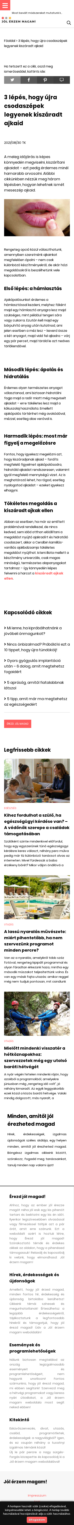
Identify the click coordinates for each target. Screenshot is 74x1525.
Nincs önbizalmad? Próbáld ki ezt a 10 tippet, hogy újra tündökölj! (37, 647)
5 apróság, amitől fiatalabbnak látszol (34, 685)
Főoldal (9, 40)
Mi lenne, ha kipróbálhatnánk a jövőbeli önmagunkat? (33, 630)
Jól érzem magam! (25, 1482)
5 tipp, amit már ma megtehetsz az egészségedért (35, 701)
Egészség (10, 808)
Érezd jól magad (18, 723)
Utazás (9, 924)
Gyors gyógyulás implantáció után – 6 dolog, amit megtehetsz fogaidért (34, 666)
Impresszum (37, 1495)
